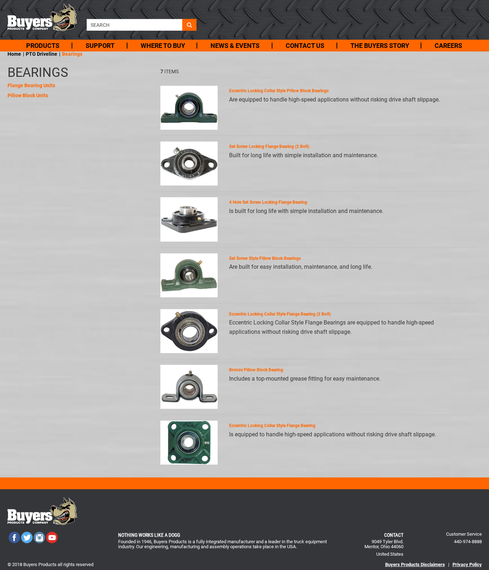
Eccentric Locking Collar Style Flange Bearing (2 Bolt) (280, 314)
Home (14, 54)
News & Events (235, 45)
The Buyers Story (379, 45)
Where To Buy (163, 45)
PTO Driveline (41, 54)
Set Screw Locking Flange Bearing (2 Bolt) (269, 146)
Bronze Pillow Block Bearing (256, 369)
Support (100, 45)
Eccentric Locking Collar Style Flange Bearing (272, 425)
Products (42, 45)
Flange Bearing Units (31, 85)
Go (189, 25)
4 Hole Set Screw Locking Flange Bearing (268, 202)
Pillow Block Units (28, 95)
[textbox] (134, 25)
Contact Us (305, 45)
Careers (448, 45)
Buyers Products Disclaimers (415, 564)
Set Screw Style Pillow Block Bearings (265, 258)
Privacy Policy (467, 564)
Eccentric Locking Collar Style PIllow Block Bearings (279, 90)
